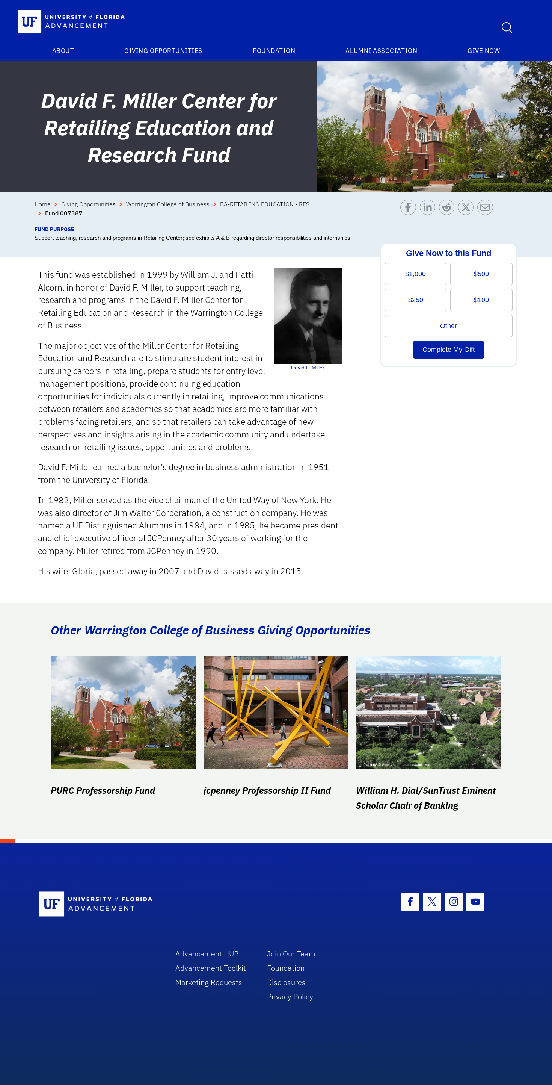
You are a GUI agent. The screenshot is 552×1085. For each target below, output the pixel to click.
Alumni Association (381, 51)
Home (43, 204)
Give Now (484, 51)
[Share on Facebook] (409, 212)
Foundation (274, 51)
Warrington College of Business (168, 204)
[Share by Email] (486, 212)
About (63, 51)
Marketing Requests (208, 982)
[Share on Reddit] (448, 212)
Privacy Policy (290, 996)
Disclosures (286, 982)
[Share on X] (467, 212)
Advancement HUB (207, 954)
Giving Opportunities (163, 51)
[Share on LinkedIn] (429, 212)
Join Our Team (291, 954)
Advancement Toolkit (210, 968)
